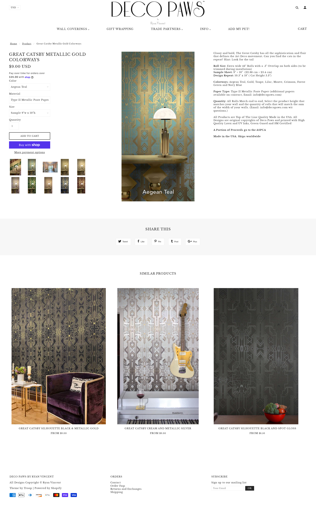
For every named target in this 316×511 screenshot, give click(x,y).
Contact (115, 482)
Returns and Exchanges (126, 488)
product (26, 43)
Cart (302, 28)
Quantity (14, 119)
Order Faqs (117, 485)
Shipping (116, 492)
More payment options (29, 152)
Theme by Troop (21, 488)
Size (12, 106)
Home (13, 43)
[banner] (158, 13)
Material (14, 93)
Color (13, 80)
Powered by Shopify (48, 488)
